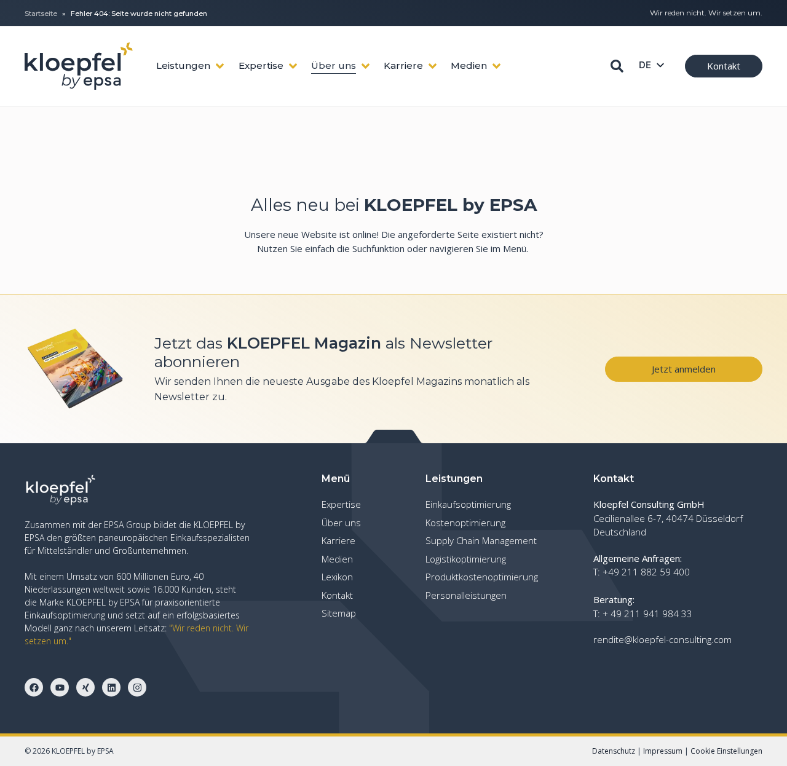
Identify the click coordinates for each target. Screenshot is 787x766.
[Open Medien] (496, 66)
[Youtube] (59, 687)
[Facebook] (34, 687)
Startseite (41, 13)
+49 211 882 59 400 (646, 572)
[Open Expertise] (293, 66)
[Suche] (617, 66)
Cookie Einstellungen (726, 751)
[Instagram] (137, 687)
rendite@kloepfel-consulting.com (662, 639)
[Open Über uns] (365, 66)
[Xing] (85, 687)
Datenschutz (613, 751)
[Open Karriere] (432, 66)
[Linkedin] (111, 687)
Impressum (662, 751)
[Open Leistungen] (219, 66)
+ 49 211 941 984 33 (647, 613)
